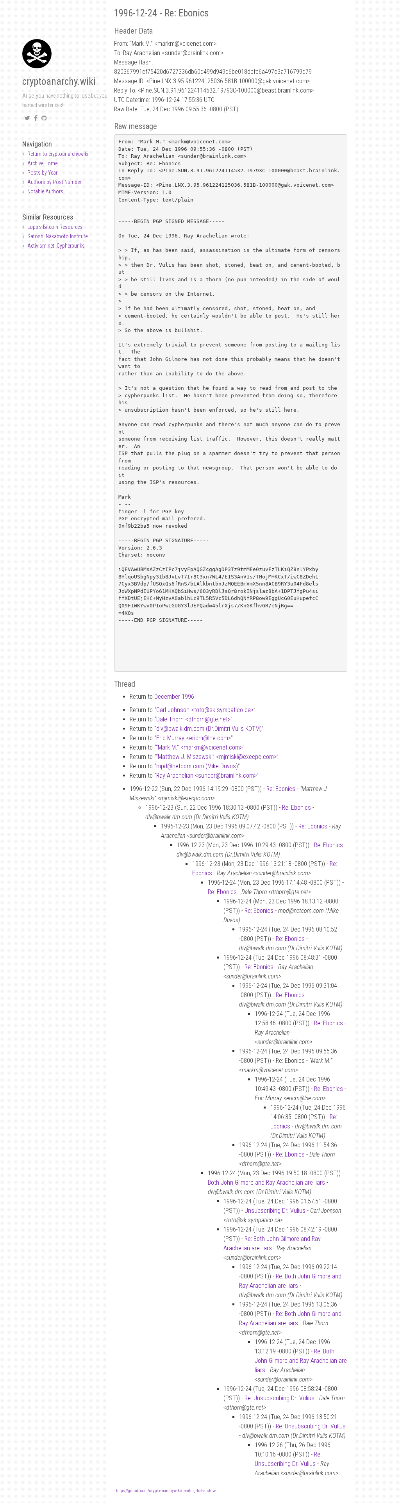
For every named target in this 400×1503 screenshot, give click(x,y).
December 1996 (174, 696)
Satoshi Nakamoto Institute (57, 236)
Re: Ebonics (280, 789)
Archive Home (42, 163)
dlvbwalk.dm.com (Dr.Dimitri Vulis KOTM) (209, 728)
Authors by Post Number (54, 182)
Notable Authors (45, 191)
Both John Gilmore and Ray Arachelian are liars (266, 1182)
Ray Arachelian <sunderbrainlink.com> (206, 775)
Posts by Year (42, 173)
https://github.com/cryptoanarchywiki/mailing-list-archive (166, 1490)
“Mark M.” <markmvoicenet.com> (199, 747)
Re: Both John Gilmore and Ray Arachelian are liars (301, 1361)
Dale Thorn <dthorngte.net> (193, 719)
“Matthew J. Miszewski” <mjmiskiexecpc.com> (216, 756)
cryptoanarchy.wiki (59, 81)
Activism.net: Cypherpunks (56, 246)
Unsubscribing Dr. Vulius (275, 1210)
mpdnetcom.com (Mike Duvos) (197, 766)
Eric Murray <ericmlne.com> (193, 738)
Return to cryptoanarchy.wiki (57, 154)
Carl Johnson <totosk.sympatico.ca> (205, 710)
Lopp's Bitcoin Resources (54, 227)
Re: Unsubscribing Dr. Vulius (279, 1398)
